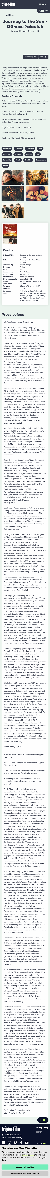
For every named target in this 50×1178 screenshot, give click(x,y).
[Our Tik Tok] (21, 1143)
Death (18, 160)
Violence (19, 148)
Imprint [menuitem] (39, 1132)
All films (9, 15)
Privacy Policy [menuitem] (42, 1128)
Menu (43, 4)
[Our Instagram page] (9, 1143)
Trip (37, 154)
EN (44, 1143)
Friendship (7, 148)
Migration (6, 154)
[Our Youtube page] (27, 1143)
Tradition (28, 160)
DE (37, 1143)
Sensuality (7, 160)
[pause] (5, 33)
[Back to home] (19, 4)
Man (40, 148)
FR (40, 1143)
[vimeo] (45, 39)
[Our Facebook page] (4, 1143)
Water (5, 166)
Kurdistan (30, 148)
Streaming (29, 57)
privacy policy (28, 1155)
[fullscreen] (45, 33)
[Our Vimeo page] (15, 1143)
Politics (29, 154)
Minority (18, 154)
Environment (41, 160)
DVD (41, 57)
